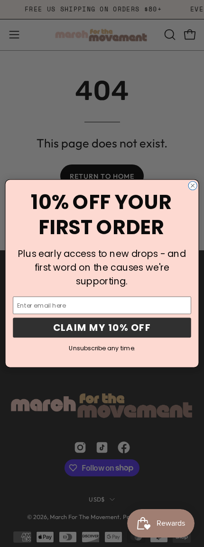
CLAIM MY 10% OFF (102, 327)
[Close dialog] (192, 185)
